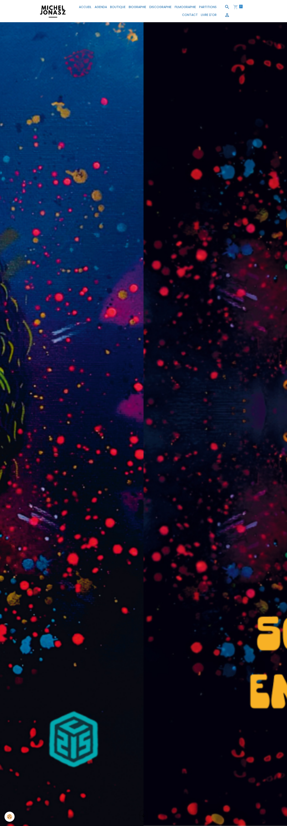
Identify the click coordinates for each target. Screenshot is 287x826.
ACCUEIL (85, 7)
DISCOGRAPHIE (160, 7)
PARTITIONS (208, 7)
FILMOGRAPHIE (185, 7)
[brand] (53, 11)
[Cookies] (9, 817)
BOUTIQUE (118, 7)
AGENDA (101, 7)
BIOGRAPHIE (137, 7)
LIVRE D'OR (209, 15)
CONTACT (190, 15)
